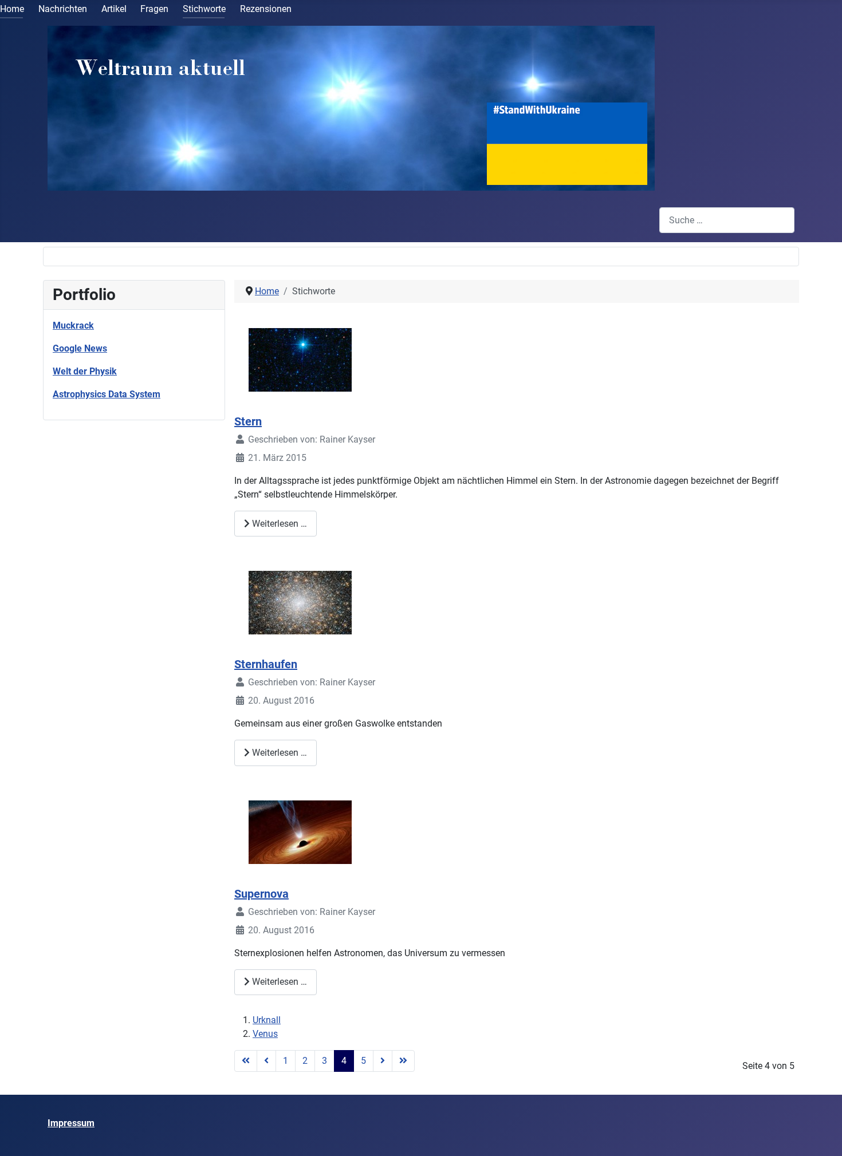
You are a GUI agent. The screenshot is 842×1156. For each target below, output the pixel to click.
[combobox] (726, 220)
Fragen (154, 8)
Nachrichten (62, 8)
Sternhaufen (265, 664)
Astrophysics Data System (106, 394)
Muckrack (73, 325)
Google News (80, 348)
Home (12, 8)
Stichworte (204, 8)
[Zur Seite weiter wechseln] (382, 1061)
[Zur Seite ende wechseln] (403, 1061)
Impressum (71, 1123)
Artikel (114, 8)
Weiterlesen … (278, 523)
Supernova (261, 894)
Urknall (267, 1020)
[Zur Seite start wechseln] (245, 1061)
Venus (265, 1033)
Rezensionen (266, 8)
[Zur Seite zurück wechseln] (266, 1061)
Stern (248, 421)
